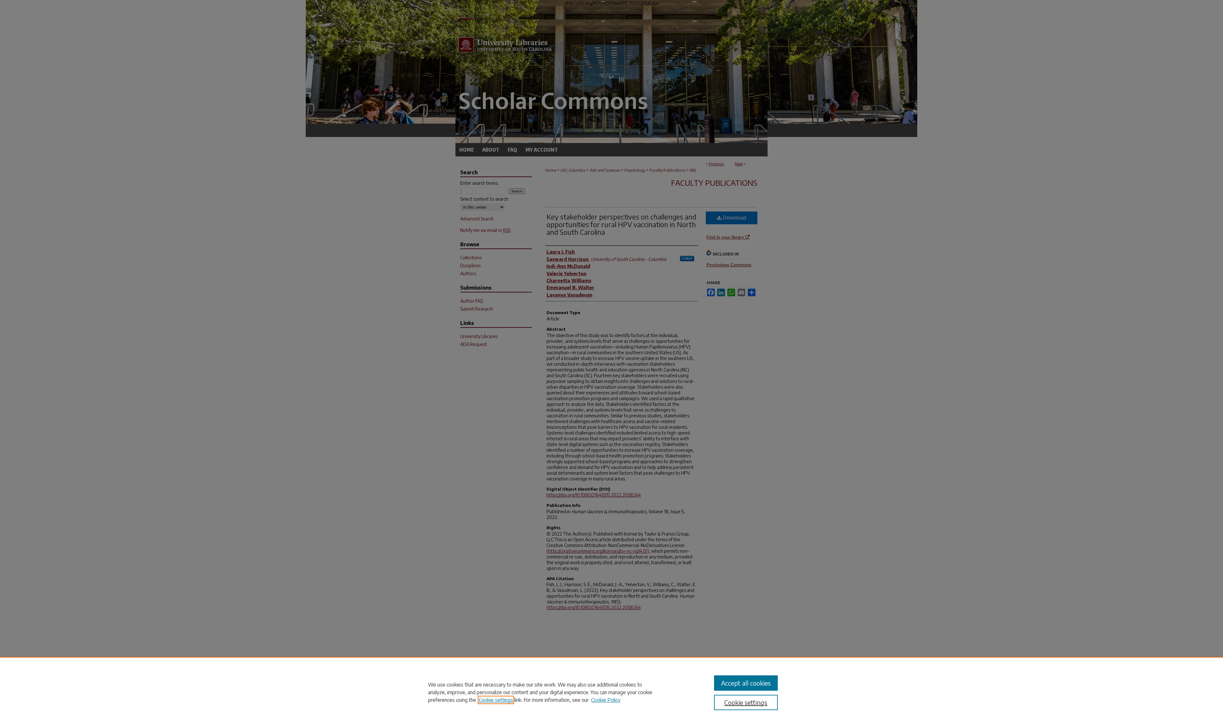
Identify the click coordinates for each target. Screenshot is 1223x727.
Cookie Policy (605, 700)
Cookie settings (496, 700)
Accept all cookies (746, 683)
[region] (611, 692)
